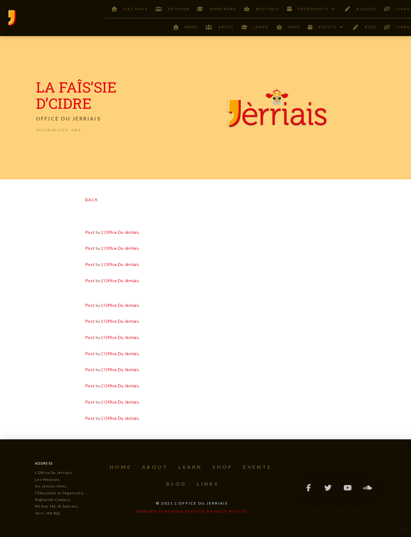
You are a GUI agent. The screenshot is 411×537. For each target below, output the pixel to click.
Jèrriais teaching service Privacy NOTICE (191, 511)
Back (91, 199)
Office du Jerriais (68, 118)
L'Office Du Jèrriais (120, 232)
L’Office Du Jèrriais (120, 280)
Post (90, 232)
